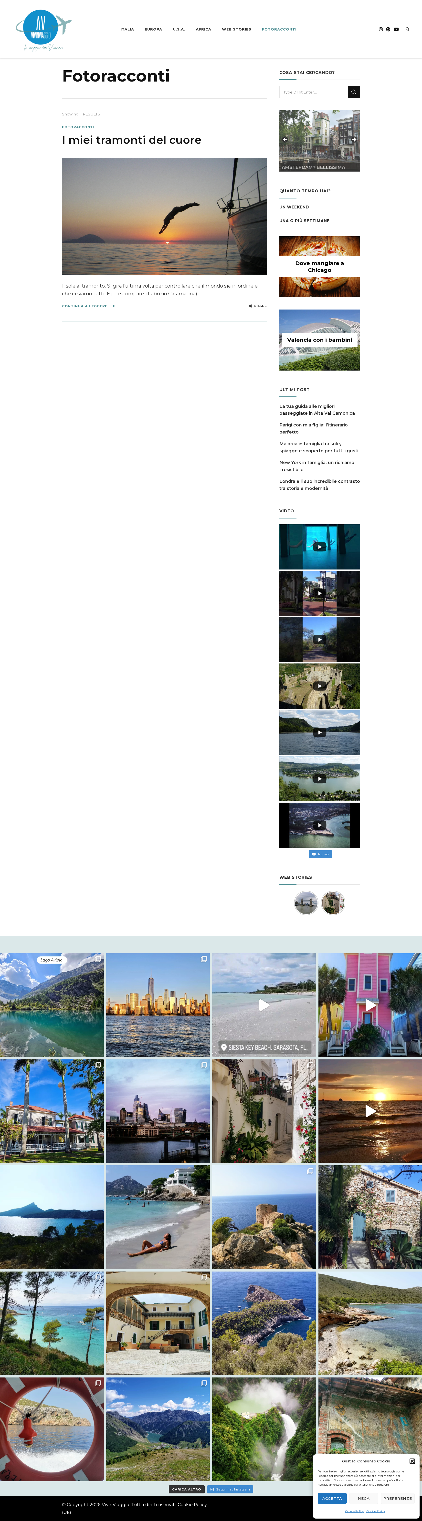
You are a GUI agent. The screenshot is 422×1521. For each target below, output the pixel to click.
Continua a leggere (84, 306)
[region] (319, 141)
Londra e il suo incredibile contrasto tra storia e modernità (319, 485)
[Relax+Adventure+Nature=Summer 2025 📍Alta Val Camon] (52, 1005)
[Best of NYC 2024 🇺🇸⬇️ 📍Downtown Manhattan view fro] (158, 1005)
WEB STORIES (236, 29)
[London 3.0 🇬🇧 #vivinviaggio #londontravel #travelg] (158, 1111)
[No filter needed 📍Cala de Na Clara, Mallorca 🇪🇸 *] (52, 1323)
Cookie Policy (354, 1511)
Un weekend (294, 207)
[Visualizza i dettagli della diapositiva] (319, 140)
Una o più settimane (304, 220)
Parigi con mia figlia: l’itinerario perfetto (313, 428)
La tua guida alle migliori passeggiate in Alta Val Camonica (317, 410)
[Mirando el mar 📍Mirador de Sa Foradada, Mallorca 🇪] (264, 1323)
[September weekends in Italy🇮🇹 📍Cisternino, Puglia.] (264, 1111)
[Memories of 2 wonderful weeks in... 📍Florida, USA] (264, 1005)
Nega (364, 1498)
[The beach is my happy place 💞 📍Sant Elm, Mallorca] (158, 1217)
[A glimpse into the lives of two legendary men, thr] (52, 1111)
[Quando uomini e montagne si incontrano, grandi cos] (264, 1429)
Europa (153, 29)
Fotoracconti (78, 127)
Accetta (332, 1498)
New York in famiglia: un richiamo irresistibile (316, 466)
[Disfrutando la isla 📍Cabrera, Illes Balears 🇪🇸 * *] (52, 1429)
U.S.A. (179, 29)
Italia (127, 29)
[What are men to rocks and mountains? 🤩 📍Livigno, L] (158, 1429)
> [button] (354, 140)
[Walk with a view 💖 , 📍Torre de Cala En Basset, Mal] (264, 1217)
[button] (412, 1461)
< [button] (285, 140)
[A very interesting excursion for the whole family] (158, 1323)
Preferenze (397, 1498)
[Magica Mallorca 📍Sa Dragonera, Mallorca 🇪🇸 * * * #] (52, 1217)
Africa (203, 29)
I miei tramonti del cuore (131, 139)
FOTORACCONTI (279, 29)
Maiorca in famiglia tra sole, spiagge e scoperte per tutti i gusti (318, 447)
